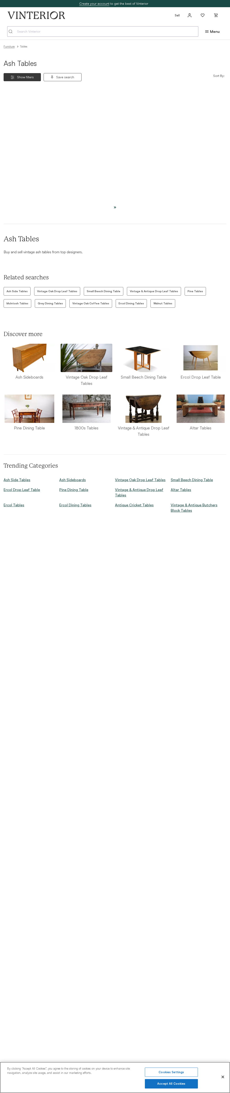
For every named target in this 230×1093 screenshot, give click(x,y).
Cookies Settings (171, 1072)
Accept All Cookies (171, 1083)
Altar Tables (181, 489)
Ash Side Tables (17, 291)
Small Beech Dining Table (103, 291)
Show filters (25, 77)
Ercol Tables (14, 505)
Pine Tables (195, 291)
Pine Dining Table (73, 489)
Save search (65, 77)
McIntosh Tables (17, 303)
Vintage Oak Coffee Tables (90, 303)
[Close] (223, 1077)
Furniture (9, 46)
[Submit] (12, 31)
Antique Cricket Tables (134, 505)
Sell (177, 15)
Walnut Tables (162, 303)
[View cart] (216, 15)
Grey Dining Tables (50, 303)
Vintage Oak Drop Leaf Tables (57, 291)
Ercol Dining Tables (131, 303)
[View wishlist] (202, 15)
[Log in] (189, 15)
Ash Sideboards (72, 480)
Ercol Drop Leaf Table (22, 489)
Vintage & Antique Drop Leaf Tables (154, 291)
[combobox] (102, 31)
